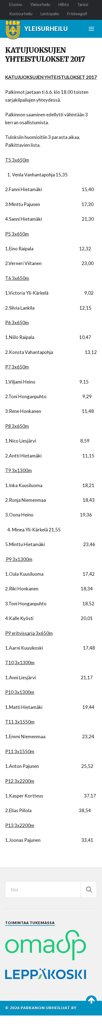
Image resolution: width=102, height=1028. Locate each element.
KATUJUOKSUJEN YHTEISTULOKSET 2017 (45, 55)
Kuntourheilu (20, 13)
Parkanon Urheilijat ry (49, 1008)
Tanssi (82, 4)
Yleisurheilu (40, 4)
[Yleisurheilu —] (13, 29)
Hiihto (63, 4)
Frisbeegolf (77, 13)
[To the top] (91, 1000)
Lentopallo (50, 13)
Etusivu (15, 4)
